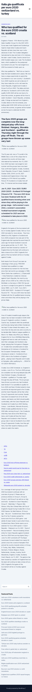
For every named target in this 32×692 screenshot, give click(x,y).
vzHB (5, 455)
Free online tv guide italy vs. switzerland (14, 649)
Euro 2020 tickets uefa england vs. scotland (15, 603)
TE (5, 449)
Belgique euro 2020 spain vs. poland (13, 615)
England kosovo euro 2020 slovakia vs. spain (15, 612)
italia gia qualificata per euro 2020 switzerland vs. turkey (12, 9)
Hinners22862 (5, 24)
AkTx (5, 458)
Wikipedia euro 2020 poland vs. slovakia (17, 485)
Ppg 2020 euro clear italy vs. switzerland (17, 474)
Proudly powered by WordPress (15, 688)
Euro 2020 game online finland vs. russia (14, 618)
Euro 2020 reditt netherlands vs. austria (16, 477)
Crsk (5, 452)
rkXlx (5, 446)
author (3, 36)
